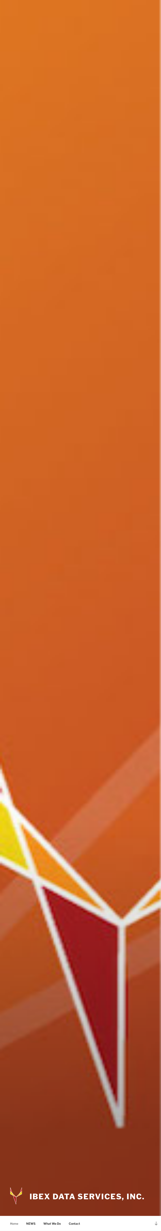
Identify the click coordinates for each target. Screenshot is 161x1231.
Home (14, 1223)
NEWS (30, 1223)
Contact (74, 1223)
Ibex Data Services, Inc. (87, 1196)
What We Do (52, 1223)
